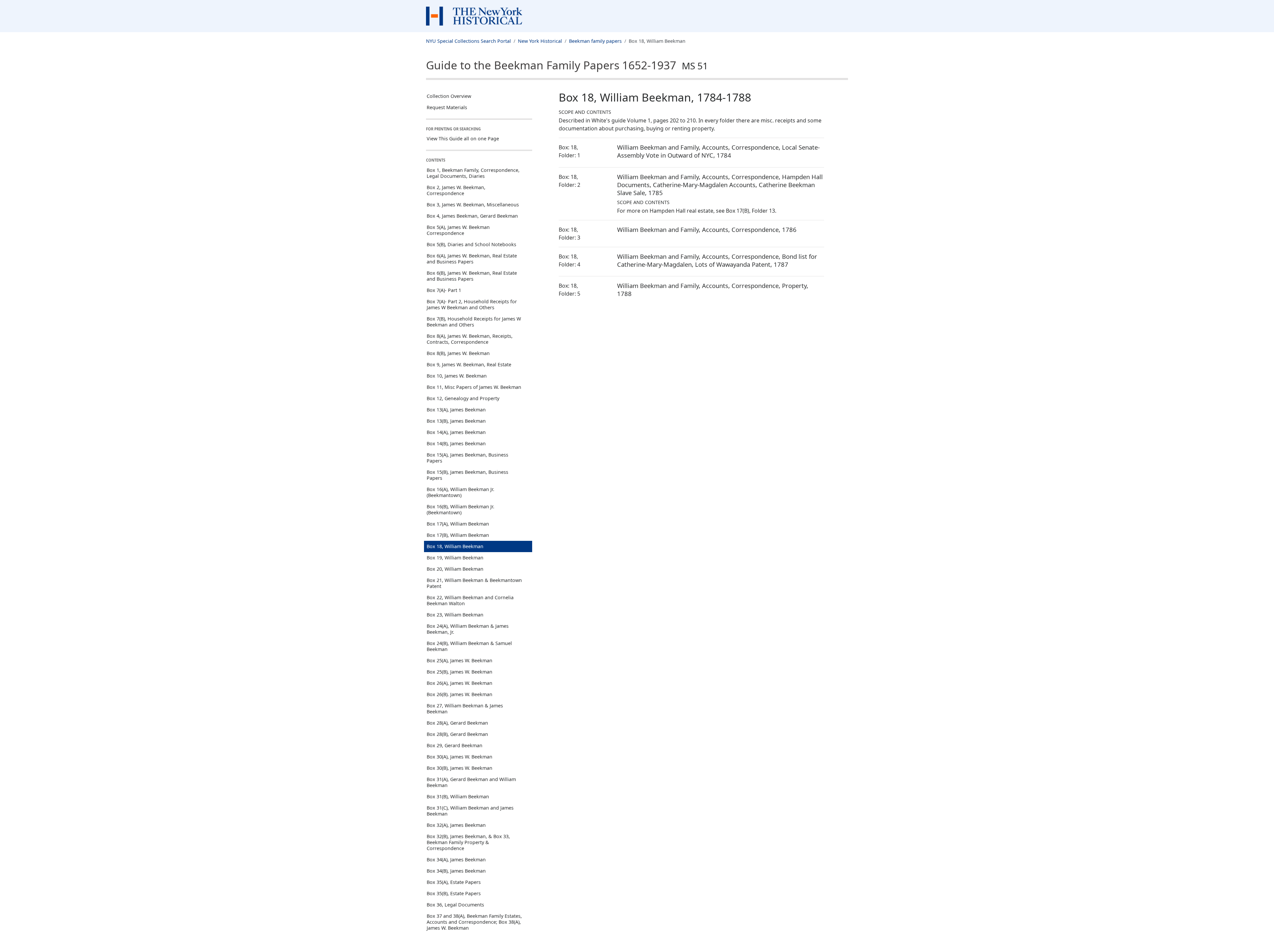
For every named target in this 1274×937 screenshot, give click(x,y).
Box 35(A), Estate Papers (454, 882)
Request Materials (447, 107)
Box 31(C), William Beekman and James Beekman (470, 811)
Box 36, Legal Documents (455, 904)
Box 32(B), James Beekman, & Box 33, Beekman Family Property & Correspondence (468, 842)
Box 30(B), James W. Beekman (459, 768)
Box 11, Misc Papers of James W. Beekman (474, 387)
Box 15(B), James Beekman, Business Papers (467, 475)
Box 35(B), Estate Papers (454, 893)
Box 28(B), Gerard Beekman (457, 734)
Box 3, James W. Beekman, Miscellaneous (473, 204)
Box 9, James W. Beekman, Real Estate (469, 364)
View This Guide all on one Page (463, 138)
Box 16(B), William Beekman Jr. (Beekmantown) (460, 509)
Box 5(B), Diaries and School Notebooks (471, 244)
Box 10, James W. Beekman (457, 376)
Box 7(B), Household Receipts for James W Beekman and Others (474, 322)
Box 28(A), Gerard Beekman (457, 723)
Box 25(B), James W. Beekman (459, 672)
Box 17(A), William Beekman (458, 524)
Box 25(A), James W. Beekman (459, 660)
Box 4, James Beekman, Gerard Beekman (472, 216)
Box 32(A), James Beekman (456, 825)
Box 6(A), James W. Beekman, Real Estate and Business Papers (472, 258)
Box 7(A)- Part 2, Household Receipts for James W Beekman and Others (472, 304)
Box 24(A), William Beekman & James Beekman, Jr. (468, 629)
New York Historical (540, 41)
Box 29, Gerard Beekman (454, 745)
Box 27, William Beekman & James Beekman (465, 708)
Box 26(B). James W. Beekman (459, 694)
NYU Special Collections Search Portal (468, 41)
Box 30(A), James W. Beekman (459, 757)
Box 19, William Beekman (455, 557)
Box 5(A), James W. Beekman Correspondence (458, 230)
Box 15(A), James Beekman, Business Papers (467, 458)
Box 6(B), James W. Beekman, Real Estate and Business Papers (472, 276)
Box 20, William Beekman (455, 569)
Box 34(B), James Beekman (456, 871)
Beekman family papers (595, 41)
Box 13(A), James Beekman (456, 409)
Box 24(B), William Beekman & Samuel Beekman (469, 646)
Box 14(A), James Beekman (456, 432)
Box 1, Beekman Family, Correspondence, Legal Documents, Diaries (473, 173)
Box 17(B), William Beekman (458, 535)
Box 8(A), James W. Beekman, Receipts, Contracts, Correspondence (470, 339)
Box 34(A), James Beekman (456, 859)
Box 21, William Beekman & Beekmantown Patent (474, 583)
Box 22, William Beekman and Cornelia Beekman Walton (470, 600)
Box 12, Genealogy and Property (463, 398)
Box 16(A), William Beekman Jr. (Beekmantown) (460, 492)
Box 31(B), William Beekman (458, 796)
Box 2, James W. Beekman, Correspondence (456, 190)
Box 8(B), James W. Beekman (458, 353)
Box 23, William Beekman (455, 615)
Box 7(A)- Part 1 (444, 290)
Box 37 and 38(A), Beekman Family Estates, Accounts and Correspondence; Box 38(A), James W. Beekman (474, 922)
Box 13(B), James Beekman (456, 421)
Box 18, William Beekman (455, 546)
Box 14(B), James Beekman (456, 443)
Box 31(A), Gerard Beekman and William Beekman (471, 782)
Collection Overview (449, 96)
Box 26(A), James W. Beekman (459, 683)
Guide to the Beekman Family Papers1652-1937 (567, 65)
